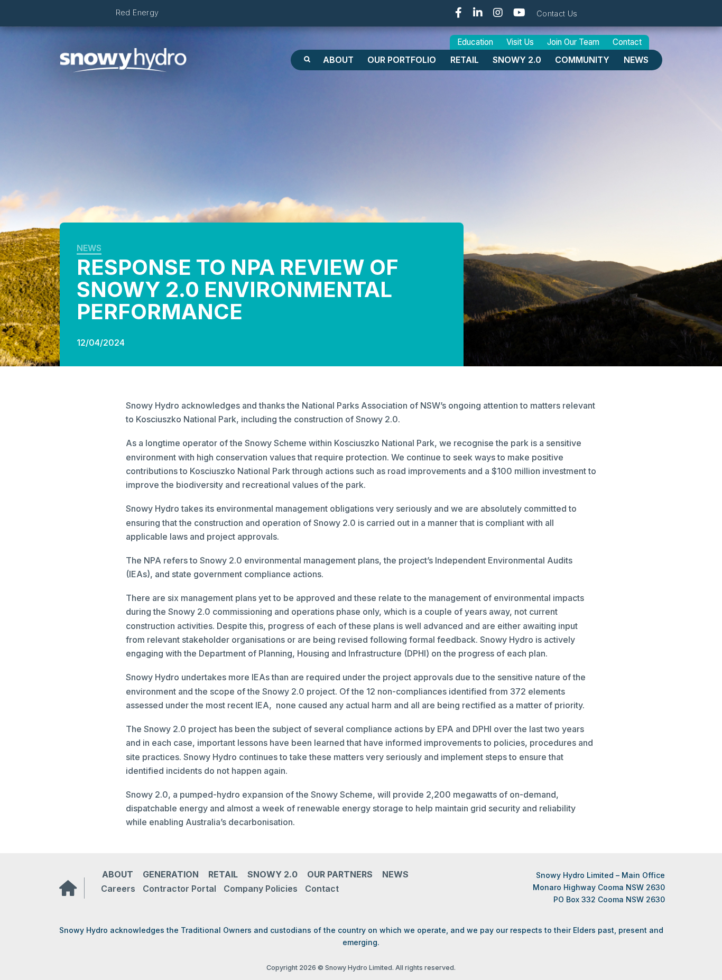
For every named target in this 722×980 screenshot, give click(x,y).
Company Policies (261, 888)
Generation (171, 874)
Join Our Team (573, 42)
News (636, 59)
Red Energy (137, 12)
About (338, 59)
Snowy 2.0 (517, 59)
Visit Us (520, 42)
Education (475, 42)
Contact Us (557, 13)
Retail (464, 59)
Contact (627, 42)
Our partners (340, 874)
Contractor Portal (179, 888)
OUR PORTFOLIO (401, 59)
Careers (118, 888)
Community (582, 59)
